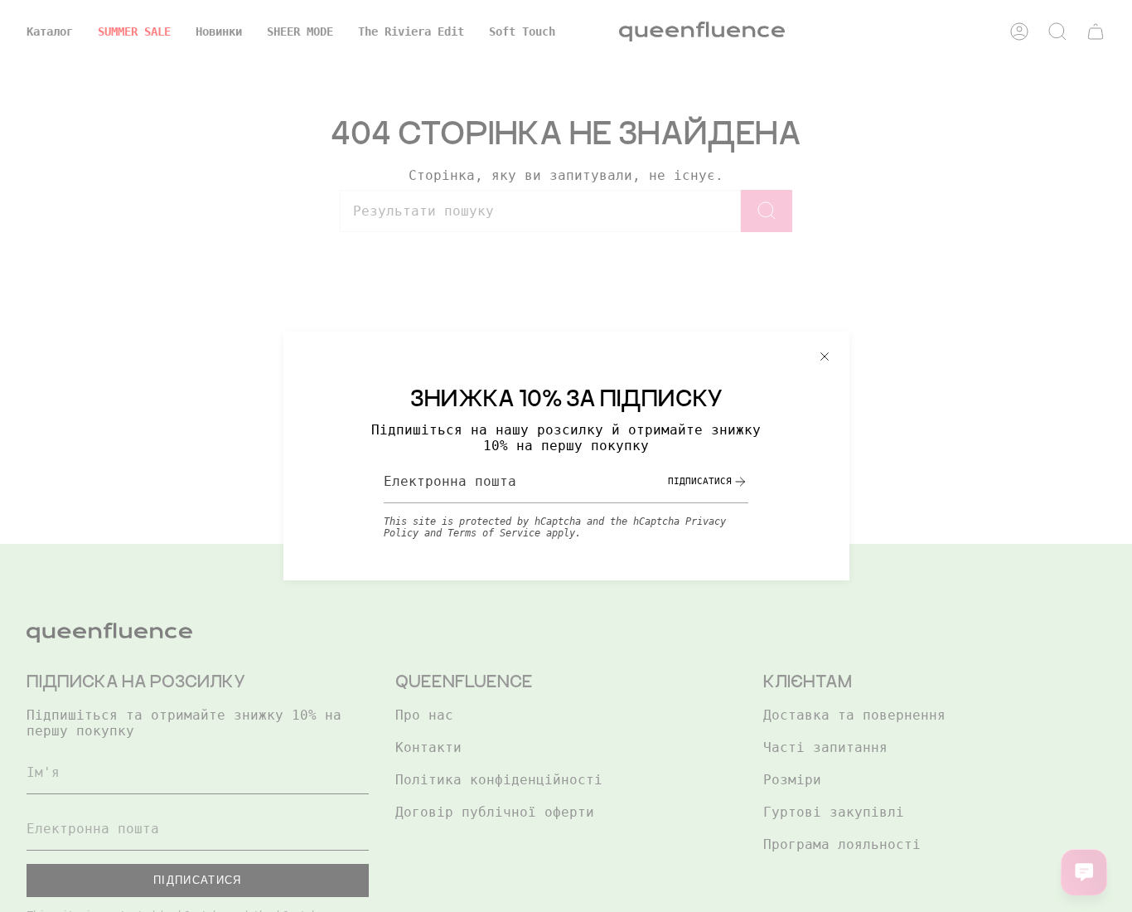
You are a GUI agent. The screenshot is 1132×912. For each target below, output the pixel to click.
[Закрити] (824, 356)
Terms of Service (493, 533)
